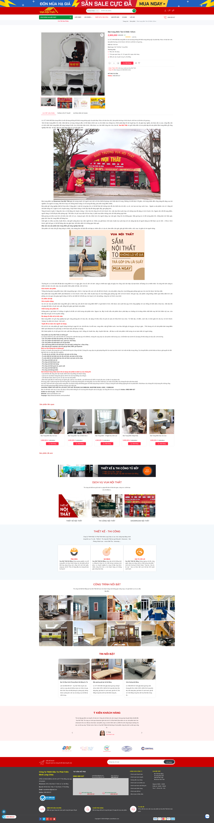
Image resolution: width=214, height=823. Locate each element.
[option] (48, 101)
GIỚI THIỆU (78, 17)
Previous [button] (38, 103)
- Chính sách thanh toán (136, 774)
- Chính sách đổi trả (135, 791)
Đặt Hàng (128, 63)
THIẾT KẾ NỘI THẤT (74, 521)
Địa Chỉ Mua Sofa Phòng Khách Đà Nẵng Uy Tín (74, 682)
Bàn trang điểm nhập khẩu (130, 435)
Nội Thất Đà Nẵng (158, 773)
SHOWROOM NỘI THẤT (139, 521)
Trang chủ (125, 21)
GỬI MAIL (169, 762)
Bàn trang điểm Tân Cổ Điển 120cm (121, 32)
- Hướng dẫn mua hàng (136, 780)
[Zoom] (102, 35)
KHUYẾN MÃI (115, 17)
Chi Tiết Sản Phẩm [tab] (48, 113)
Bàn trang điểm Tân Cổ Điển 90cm (78, 435)
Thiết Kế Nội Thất (158, 777)
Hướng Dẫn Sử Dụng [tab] (80, 113)
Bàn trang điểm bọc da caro (49, 435)
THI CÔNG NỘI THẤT (107, 521)
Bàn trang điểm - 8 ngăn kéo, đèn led (106, 435)
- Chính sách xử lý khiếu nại (137, 782)
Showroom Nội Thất (159, 779)
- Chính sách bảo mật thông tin (138, 785)
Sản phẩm (132, 21)
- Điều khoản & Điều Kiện (136, 794)
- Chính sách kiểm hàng (136, 788)
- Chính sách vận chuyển (136, 777)
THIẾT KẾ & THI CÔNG (101, 17)
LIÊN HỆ (132, 17)
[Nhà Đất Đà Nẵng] (54, 818)
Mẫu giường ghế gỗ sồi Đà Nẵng (102, 682)
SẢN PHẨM (87, 17)
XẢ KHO (124, 17)
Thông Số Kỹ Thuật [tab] (64, 113)
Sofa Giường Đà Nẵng (132, 682)
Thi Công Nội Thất (159, 775)
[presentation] (72, 733)
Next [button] (108, 103)
